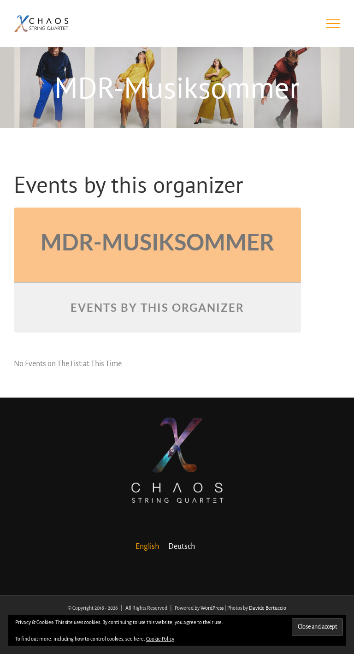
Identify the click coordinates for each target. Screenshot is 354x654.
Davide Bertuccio (267, 608)
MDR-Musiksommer (157, 241)
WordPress (212, 608)
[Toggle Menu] (333, 23)
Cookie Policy (160, 639)
